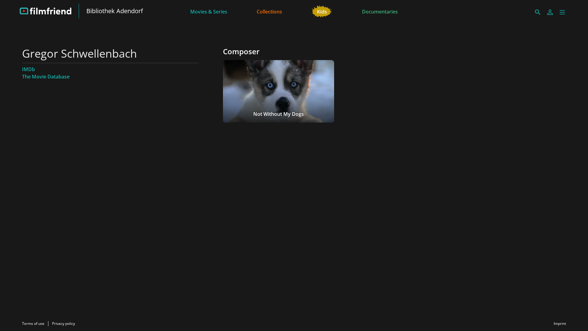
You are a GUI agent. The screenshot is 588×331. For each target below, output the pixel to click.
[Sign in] (550, 12)
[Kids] (322, 11)
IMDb (28, 69)
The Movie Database (46, 76)
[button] (562, 12)
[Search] (538, 12)
